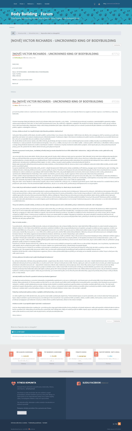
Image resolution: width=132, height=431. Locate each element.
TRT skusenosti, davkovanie (52, 352)
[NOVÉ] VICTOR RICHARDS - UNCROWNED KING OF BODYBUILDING (63, 41)
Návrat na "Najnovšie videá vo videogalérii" (24, 327)
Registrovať (21, 413)
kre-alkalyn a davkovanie (25, 352)
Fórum (22, 4)
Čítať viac (23, 363)
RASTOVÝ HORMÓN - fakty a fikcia (109, 352)
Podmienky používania (35, 423)
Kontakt (47, 4)
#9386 (116, 101)
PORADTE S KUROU (81, 352)
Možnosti (30, 4)
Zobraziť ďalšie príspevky (66, 371)
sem (18, 79)
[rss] (119, 423)
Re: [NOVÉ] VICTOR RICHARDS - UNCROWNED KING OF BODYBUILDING (57, 101)
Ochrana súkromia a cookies (19, 423)
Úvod (15, 4)
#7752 (116, 53)
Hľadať (39, 4)
